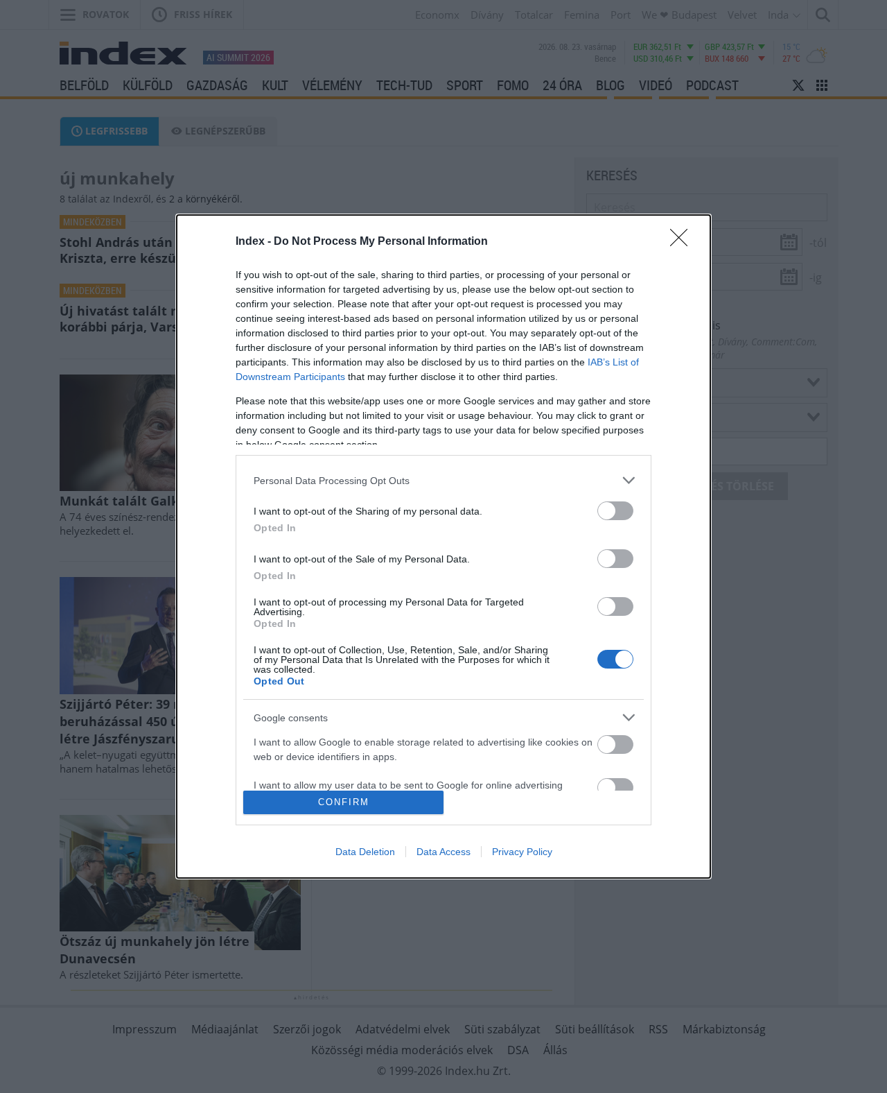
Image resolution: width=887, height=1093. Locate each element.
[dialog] (443, 546)
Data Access (443, 851)
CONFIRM (343, 802)
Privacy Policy (522, 851)
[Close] (683, 242)
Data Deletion (365, 851)
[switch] (615, 510)
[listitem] (443, 480)
